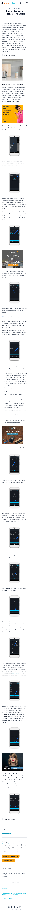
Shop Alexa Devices (8, 860)
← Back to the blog (7, 898)
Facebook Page (6, 833)
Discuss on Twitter (6, 868)
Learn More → (5, 877)
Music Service (16, 673)
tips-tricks (5, 888)
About (21, 909)
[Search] (21, 3)
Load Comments (14, 882)
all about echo (15, 909)
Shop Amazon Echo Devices (11, 856)
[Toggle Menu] (27, 3)
